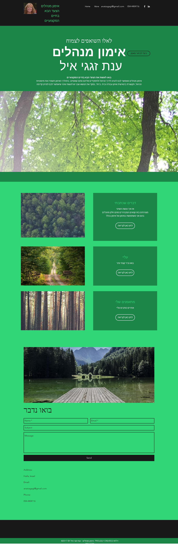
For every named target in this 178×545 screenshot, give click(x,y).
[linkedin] (148, 6)
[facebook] (144, 6)
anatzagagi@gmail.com (112, 6)
